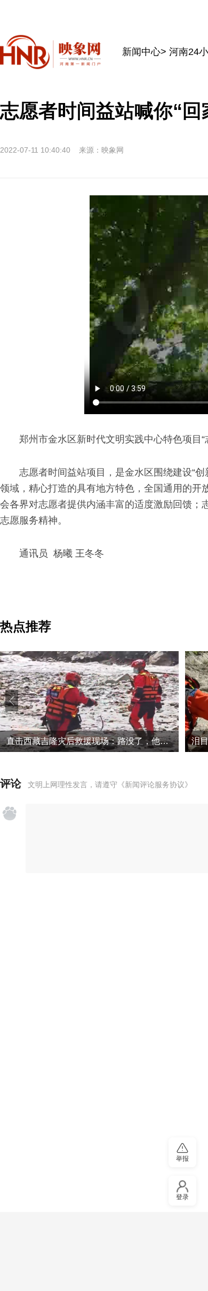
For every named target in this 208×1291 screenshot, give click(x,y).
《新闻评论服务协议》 (154, 784)
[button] (11, 700)
